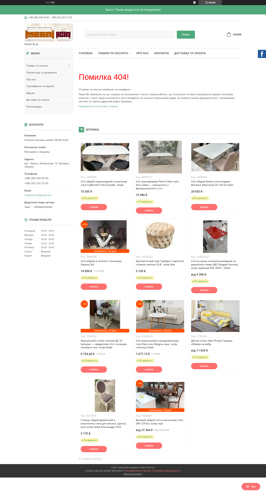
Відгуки (30, 93)
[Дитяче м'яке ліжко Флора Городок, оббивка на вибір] (215, 316)
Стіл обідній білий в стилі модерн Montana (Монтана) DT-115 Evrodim (212, 183)
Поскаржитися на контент (138, 471)
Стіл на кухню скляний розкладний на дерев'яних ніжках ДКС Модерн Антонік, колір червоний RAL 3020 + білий (214, 264)
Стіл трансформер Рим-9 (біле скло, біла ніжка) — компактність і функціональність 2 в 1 (157, 185)
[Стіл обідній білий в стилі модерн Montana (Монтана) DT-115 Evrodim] (215, 157)
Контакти (161, 53)
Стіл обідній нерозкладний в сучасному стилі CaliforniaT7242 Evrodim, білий (104, 183)
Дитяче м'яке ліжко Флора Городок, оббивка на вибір (212, 342)
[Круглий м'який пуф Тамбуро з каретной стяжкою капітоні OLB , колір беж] (160, 236)
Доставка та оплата (37, 99)
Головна (86, 53)
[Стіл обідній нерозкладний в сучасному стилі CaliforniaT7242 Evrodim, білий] (105, 157)
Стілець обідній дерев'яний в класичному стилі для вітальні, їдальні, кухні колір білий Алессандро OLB (103, 423)
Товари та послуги (37, 65)
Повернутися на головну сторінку (98, 106)
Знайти (186, 34)
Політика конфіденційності (167, 471)
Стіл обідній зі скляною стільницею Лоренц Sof (101, 263)
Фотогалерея (34, 106)
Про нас (31, 79)
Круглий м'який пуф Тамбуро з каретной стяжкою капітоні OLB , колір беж (160, 263)
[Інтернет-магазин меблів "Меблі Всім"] (54, 32)
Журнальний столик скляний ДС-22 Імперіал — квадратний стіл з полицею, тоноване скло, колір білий (104, 344)
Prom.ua (150, 467)
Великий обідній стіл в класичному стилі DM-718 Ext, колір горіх (159, 422)
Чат (253, 486)
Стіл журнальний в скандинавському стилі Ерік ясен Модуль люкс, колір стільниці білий (157, 344)
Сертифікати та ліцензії (40, 86)
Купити (94, 207)
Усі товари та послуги (90, 458)
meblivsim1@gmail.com (38, 195)
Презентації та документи (41, 72)
